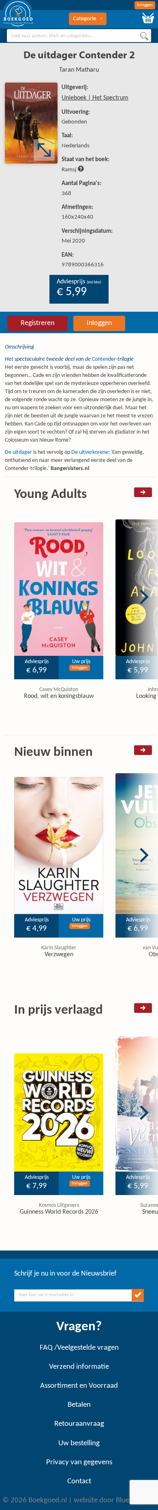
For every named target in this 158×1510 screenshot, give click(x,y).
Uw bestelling (79, 1443)
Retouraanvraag (79, 1424)
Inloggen (145, 5)
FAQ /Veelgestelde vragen (79, 1348)
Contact (79, 1481)
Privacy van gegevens (79, 1462)
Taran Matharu (79, 70)
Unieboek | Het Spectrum (95, 98)
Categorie (84, 19)
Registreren (37, 323)
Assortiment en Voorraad (79, 1386)
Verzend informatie (79, 1367)
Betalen (79, 1405)
